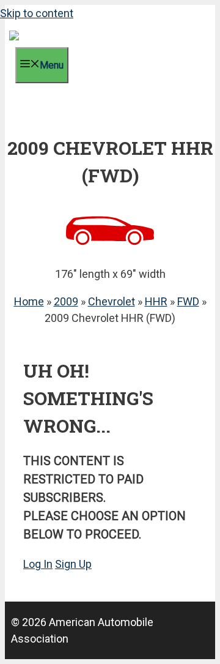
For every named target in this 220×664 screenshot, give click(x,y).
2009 (66, 301)
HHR (156, 301)
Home (29, 301)
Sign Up (73, 564)
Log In (38, 564)
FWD (188, 301)
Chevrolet (111, 301)
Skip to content (36, 13)
